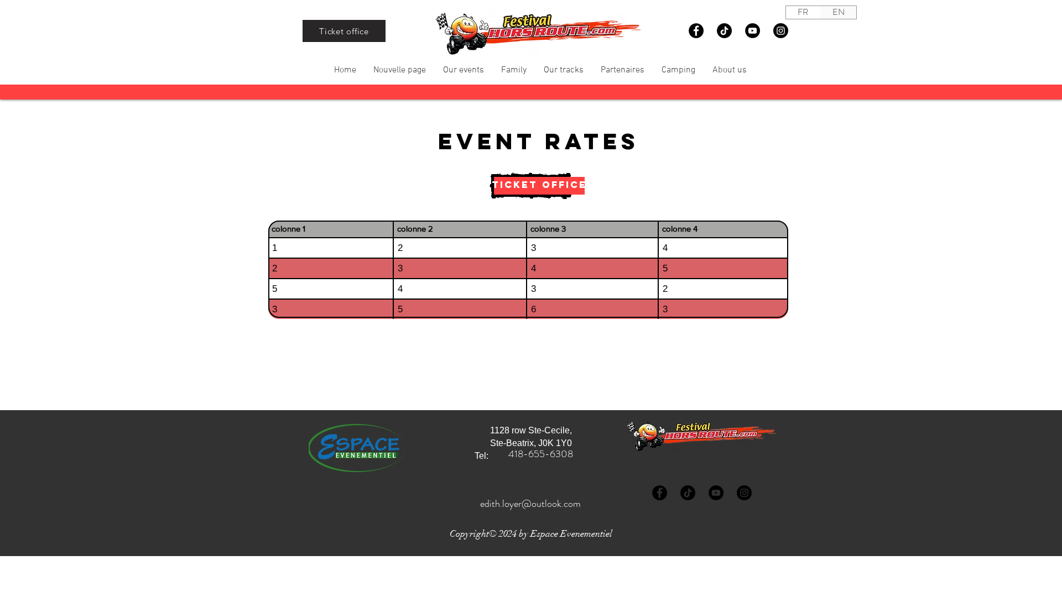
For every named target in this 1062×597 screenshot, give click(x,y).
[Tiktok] (724, 30)
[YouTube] (752, 30)
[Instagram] (780, 30)
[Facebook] (696, 30)
